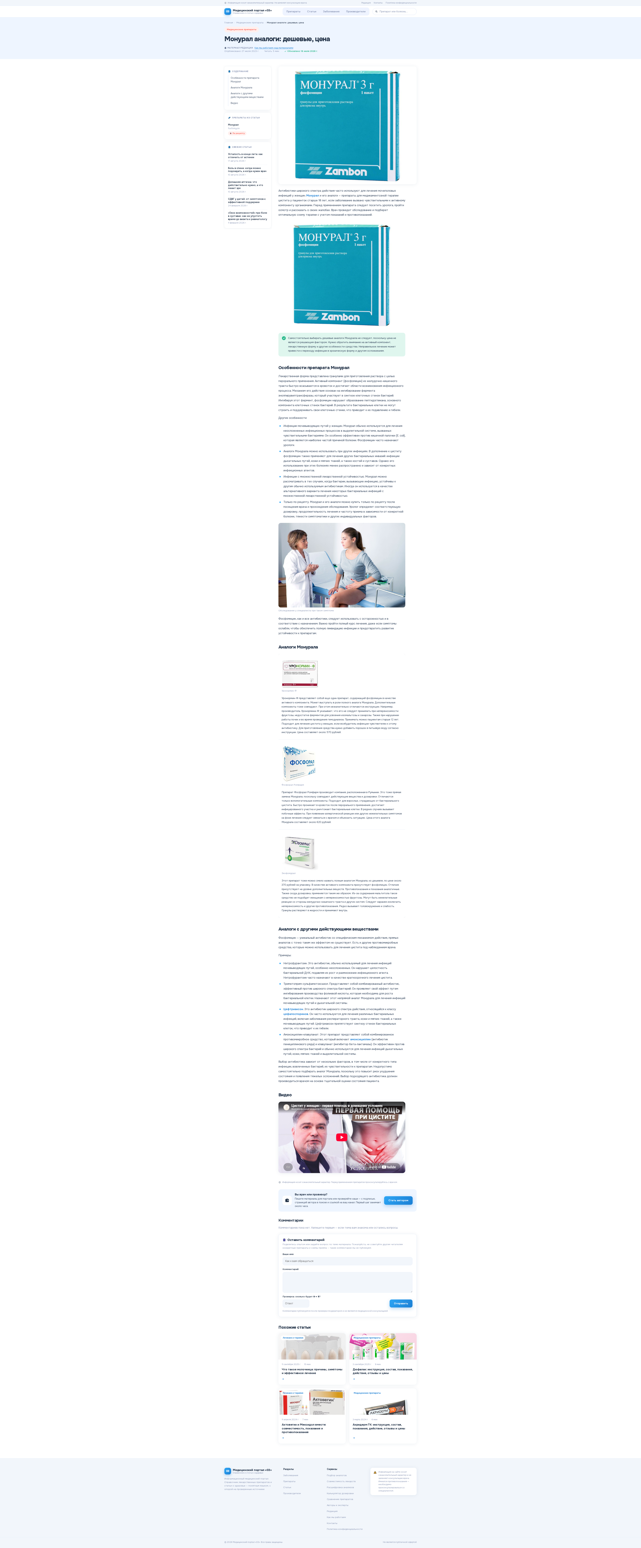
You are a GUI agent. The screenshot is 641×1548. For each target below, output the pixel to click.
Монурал (312, 195)
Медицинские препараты (250, 22)
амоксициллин (360, 1039)
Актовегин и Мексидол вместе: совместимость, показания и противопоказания (304, 1428)
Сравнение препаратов (340, 1499)
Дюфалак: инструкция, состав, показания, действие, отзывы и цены (383, 1371)
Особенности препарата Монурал (245, 79)
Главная (228, 22)
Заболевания (331, 11)
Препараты (293, 11)
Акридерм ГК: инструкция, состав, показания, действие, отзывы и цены (379, 1426)
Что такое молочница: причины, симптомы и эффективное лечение (312, 1371)
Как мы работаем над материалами (274, 47)
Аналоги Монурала (241, 87)
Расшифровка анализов (340, 1487)
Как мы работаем (336, 1517)
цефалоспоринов (295, 1014)
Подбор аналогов (337, 1475)
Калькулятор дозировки (340, 1493)
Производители (356, 11)
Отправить (401, 1303)
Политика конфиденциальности (401, 3)
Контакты (378, 3)
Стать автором (398, 1200)
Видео (234, 103)
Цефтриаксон (293, 1009)
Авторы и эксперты (337, 1505)
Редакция (366, 3)
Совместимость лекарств (341, 1481)
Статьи (311, 11)
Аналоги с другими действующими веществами (247, 95)
